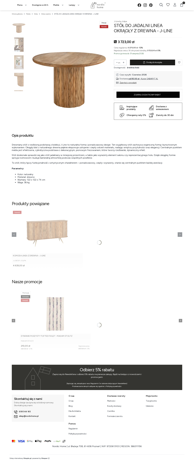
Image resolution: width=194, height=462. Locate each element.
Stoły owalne (46, 14)
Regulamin (73, 428)
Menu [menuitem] (19, 5)
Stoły (36, 14)
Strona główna (17, 14)
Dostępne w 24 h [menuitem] (40, 5)
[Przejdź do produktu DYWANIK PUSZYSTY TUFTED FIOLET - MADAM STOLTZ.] (55, 312)
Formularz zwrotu (114, 416)
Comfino (111, 411)
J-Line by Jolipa (120, 21)
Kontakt (72, 416)
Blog (70, 406)
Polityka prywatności (77, 434)
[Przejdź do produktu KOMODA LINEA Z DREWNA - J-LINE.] (47, 231)
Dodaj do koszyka (154, 62)
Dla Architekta (75, 411)
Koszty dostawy (114, 406)
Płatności (111, 401)
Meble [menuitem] (56, 5)
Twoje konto (151, 401)
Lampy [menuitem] (72, 5)
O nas (71, 401)
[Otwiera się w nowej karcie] (139, 5)
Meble (28, 14)
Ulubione (149, 406)
